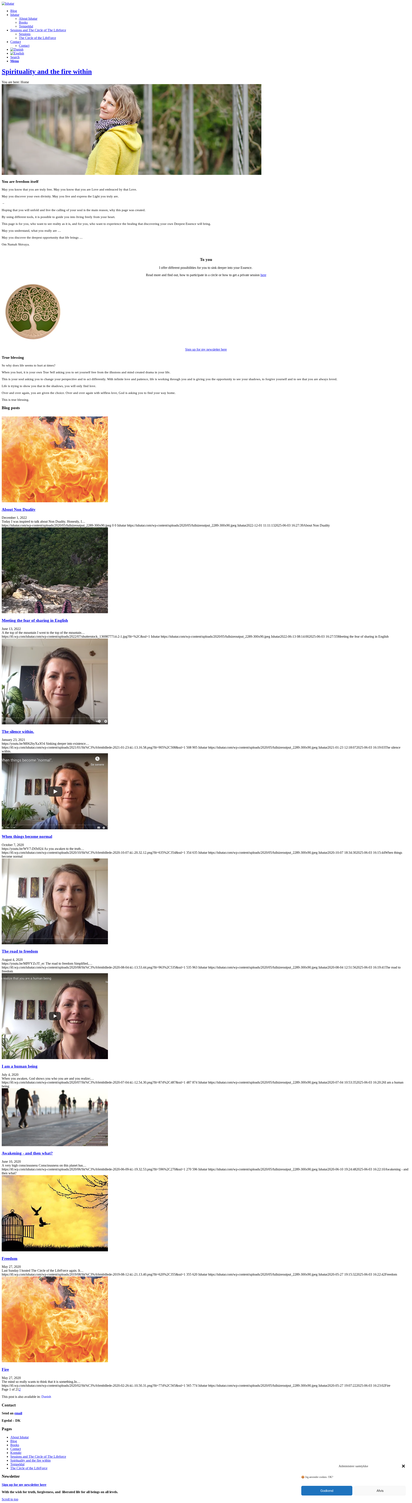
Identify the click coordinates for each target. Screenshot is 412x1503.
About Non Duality (19, 509)
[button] (403, 1466)
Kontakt (15, 1453)
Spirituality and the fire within (47, 71)
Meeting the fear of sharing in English (35, 620)
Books (14, 1445)
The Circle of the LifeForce (28, 1468)
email (18, 1413)
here (263, 275)
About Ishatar (19, 1437)
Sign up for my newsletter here (206, 349)
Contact (15, 1449)
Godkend (326, 1490)
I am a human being (20, 1066)
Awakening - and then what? (27, 1153)
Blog (13, 1441)
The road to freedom (20, 951)
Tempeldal (17, 1464)
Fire (5, 1369)
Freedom (9, 1258)
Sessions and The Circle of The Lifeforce (38, 1456)
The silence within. (18, 731)
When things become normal (27, 836)
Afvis (380, 1490)
